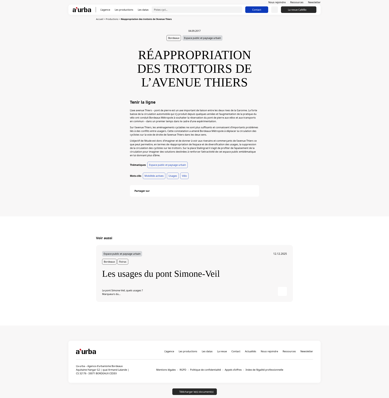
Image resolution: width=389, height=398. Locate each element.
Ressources (296, 2)
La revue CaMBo (297, 9)
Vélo (184, 175)
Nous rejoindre (277, 2)
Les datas (143, 9)
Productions (112, 19)
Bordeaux (173, 38)
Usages (173, 175)
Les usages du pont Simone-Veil (161, 273)
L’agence (105, 9)
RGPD (183, 369)
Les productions (124, 9)
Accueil (99, 19)
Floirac (123, 261)
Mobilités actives (154, 175)
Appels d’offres (233, 369)
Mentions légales (166, 369)
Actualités (250, 351)
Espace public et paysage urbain (202, 38)
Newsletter (314, 2)
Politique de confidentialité (205, 369)
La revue (222, 351)
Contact (256, 9)
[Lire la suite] (282, 291)
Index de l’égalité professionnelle (264, 369)
